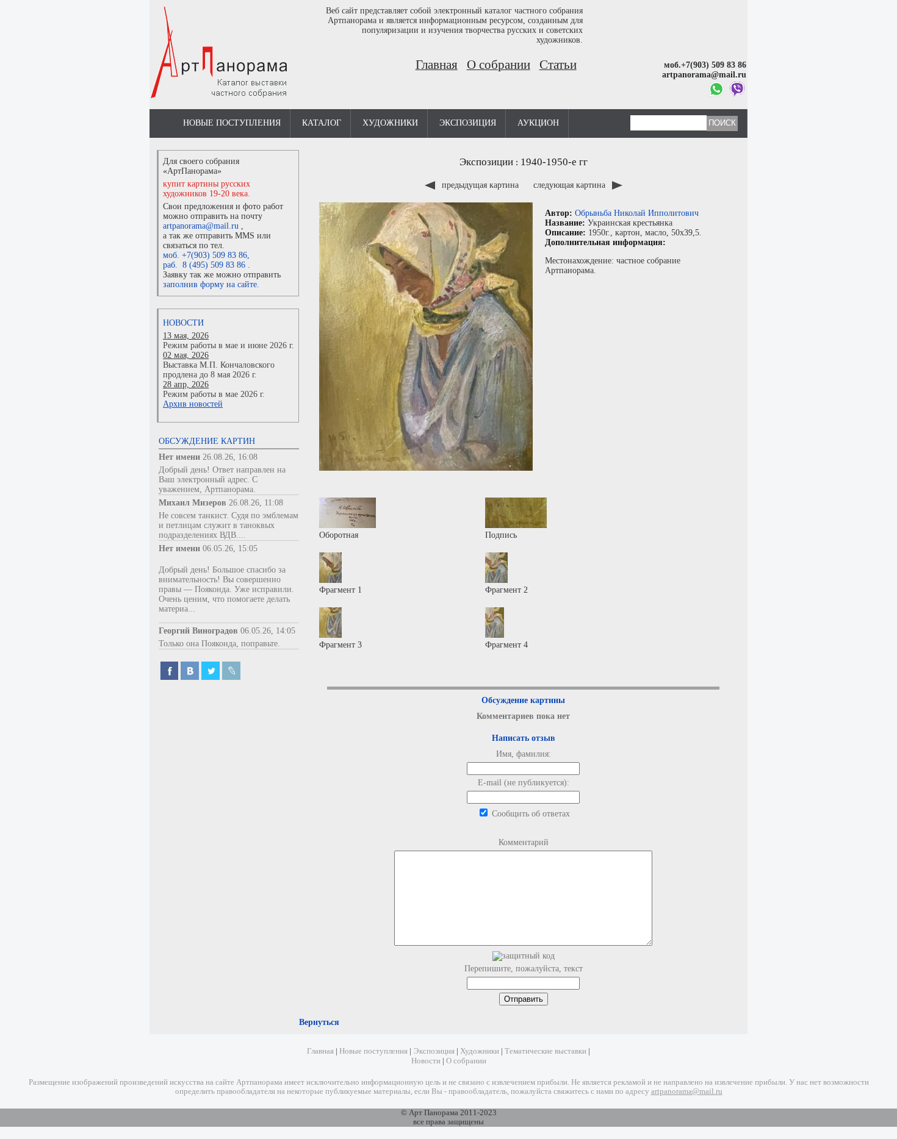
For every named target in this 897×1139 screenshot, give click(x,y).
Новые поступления (232, 122)
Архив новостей (193, 404)
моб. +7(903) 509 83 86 (205, 255)
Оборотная (338, 535)
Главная (437, 64)
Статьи (558, 64)
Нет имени (179, 457)
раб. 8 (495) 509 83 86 (204, 265)
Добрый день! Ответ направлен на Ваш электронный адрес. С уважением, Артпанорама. (222, 479)
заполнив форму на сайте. (211, 284)
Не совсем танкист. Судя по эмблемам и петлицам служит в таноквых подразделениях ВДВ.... (228, 525)
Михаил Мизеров (192, 502)
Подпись (501, 535)
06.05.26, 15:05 (230, 548)
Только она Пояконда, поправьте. (219, 643)
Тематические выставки (545, 1051)
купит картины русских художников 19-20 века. (206, 188)
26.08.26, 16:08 (230, 457)
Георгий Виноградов (198, 630)
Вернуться (319, 1022)
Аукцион (538, 122)
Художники (390, 122)
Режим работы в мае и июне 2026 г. (228, 345)
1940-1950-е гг (554, 162)
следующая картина (570, 185)
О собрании (498, 64)
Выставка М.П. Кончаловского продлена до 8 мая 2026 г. (219, 369)
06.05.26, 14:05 (267, 630)
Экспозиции (486, 162)
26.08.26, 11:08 (256, 502)
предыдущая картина (480, 185)
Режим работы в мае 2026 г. (214, 394)
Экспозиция (467, 122)
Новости (183, 322)
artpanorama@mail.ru (201, 225)
